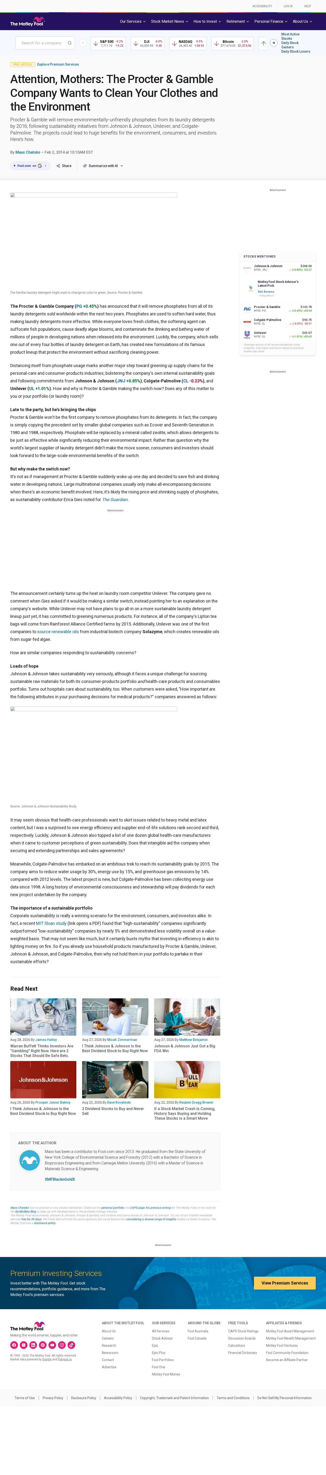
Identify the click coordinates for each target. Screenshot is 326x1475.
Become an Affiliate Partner (287, 1360)
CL (186, 380)
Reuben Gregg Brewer (196, 1102)
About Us (109, 1331)
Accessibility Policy (118, 1398)
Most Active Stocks (290, 36)
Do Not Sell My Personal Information (285, 1398)
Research (109, 1345)
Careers (108, 1338)
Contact (108, 1360)
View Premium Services (285, 1282)
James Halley (46, 1040)
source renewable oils (58, 631)
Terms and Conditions (233, 1398)
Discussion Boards (242, 1338)
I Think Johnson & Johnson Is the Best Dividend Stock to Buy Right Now (115, 1048)
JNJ (121, 380)
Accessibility (262, 6)
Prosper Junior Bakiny (52, 1102)
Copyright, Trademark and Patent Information (174, 1398)
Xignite (47, 1359)
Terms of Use (25, 1398)
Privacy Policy (53, 1398)
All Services (160, 1331)
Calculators (236, 1345)
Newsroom (110, 1353)
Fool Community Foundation (287, 1353)
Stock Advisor (162, 1338)
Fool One (158, 1367)
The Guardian (114, 499)
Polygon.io (65, 1359)
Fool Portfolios (163, 1360)
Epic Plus (158, 1353)
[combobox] (45, 43)
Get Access (266, 291)
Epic (155, 1345)
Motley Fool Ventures (282, 1345)
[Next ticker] (274, 43)
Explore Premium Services (58, 64)
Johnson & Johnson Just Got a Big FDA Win (184, 1048)
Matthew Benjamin (193, 1040)
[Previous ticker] (83, 43)
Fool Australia (198, 1331)
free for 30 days (31, 1219)
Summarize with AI (103, 166)
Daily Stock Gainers (290, 45)
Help (307, 6)
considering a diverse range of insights (151, 1219)
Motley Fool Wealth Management (291, 1338)
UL (31, 388)
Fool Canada (197, 1338)
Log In (288, 6)
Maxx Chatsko (28, 152)
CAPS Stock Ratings (243, 1331)
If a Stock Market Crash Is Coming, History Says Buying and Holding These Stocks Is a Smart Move (184, 1113)
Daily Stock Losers (295, 51)
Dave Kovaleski (119, 1102)
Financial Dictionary (242, 1353)
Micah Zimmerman (122, 1040)
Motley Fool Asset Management (290, 1331)
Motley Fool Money (166, 1374)
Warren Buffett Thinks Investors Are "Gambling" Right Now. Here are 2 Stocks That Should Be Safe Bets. (41, 1051)
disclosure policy (44, 1223)
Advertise (109, 1367)
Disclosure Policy (83, 1398)
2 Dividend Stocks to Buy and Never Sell (113, 1111)
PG (79, 306)
